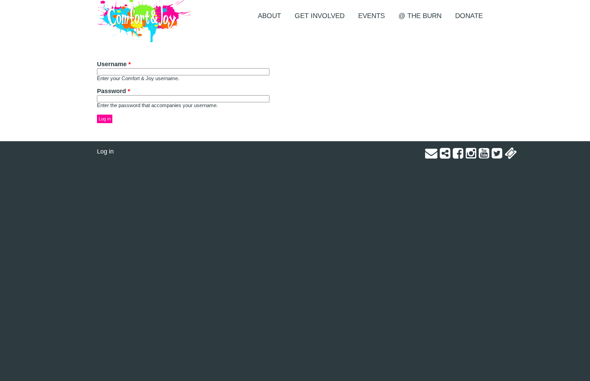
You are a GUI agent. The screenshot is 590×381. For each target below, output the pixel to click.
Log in (105, 151)
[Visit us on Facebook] (458, 155)
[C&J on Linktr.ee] (445, 155)
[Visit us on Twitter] (497, 155)
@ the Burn (419, 15)
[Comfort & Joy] (144, 21)
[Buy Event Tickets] (511, 155)
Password (113, 91)
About (269, 15)
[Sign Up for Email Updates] (431, 155)
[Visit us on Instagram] (471, 155)
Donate (469, 15)
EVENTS (371, 15)
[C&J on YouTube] (484, 155)
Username (114, 64)
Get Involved (320, 15)
